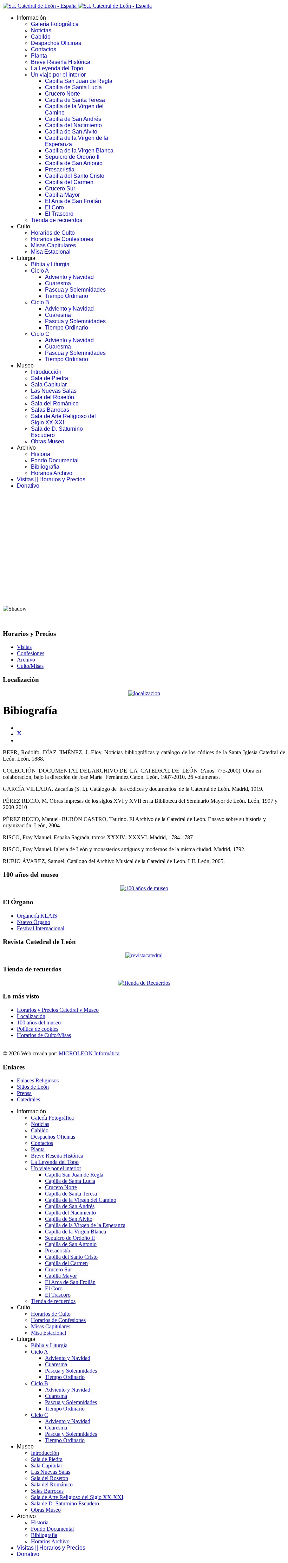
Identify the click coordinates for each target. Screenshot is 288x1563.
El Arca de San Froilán (73, 201)
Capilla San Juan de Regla (78, 81)
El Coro (54, 207)
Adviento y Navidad (69, 277)
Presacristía (59, 169)
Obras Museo (47, 441)
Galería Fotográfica (55, 24)
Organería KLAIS (37, 916)
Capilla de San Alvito (71, 132)
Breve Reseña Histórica (60, 62)
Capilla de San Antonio (74, 163)
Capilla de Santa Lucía (73, 87)
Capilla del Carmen (69, 182)
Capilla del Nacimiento (73, 125)
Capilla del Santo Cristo (74, 176)
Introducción (46, 372)
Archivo (26, 660)
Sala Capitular (49, 385)
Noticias (41, 30)
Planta (39, 56)
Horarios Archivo (51, 473)
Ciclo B (40, 302)
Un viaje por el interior (58, 75)
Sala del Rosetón (52, 397)
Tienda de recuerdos (56, 220)
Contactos (43, 49)
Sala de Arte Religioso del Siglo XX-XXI (63, 419)
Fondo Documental (55, 460)
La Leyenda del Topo (57, 68)
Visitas (24, 647)
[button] (144, 582)
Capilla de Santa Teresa (75, 100)
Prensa (24, 1093)
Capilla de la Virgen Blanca (79, 151)
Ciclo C (40, 334)
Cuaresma (58, 283)
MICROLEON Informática (89, 1053)
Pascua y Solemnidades (75, 290)
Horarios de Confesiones (62, 239)
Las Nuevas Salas (54, 391)
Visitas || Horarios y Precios (51, 479)
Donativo (28, 486)
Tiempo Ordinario (66, 296)
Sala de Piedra (49, 378)
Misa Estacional (51, 252)
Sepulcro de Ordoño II (72, 157)
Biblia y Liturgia (50, 264)
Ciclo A (40, 271)
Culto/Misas (30, 666)
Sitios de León (33, 1087)
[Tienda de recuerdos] (144, 955)
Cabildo (41, 37)
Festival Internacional (40, 928)
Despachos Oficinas (56, 43)
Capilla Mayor (62, 195)
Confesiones (30, 653)
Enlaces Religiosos (38, 1080)
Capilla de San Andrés (73, 119)
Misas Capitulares (53, 245)
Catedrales (28, 1099)
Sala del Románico (55, 403)
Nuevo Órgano (33, 922)
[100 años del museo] (144, 888)
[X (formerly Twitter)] (19, 734)
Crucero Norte (62, 94)
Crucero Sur (60, 188)
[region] (144, 559)
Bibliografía (45, 467)
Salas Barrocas (50, 410)
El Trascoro (59, 214)
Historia (40, 454)
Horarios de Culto (53, 233)
